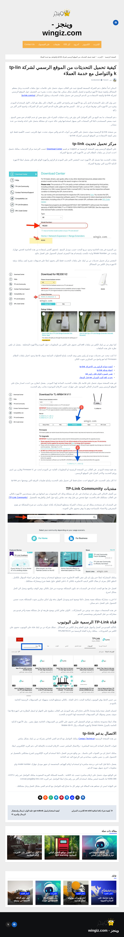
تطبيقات (56, 44)
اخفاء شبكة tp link (105, 370)
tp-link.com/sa (28, 95)
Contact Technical (86, 738)
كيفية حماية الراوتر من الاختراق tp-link (96, 366)
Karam (105, 80)
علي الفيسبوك (44, 44)
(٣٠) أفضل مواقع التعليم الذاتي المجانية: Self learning (62, 853)
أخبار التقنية (108, 893)
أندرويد (76, 44)
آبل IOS (67, 44)
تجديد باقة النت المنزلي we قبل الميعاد (96, 377)
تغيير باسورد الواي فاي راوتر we (99, 374)
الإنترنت (96, 44)
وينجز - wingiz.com (103, 930)
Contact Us (29, 44)
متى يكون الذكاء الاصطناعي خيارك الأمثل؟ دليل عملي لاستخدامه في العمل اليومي (101, 855)
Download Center (54, 149)
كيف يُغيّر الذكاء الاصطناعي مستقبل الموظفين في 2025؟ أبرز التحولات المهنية (20, 902)
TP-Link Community (18, 497)
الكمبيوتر (86, 44)
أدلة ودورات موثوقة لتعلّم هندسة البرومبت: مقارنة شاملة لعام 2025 (76, 902)
